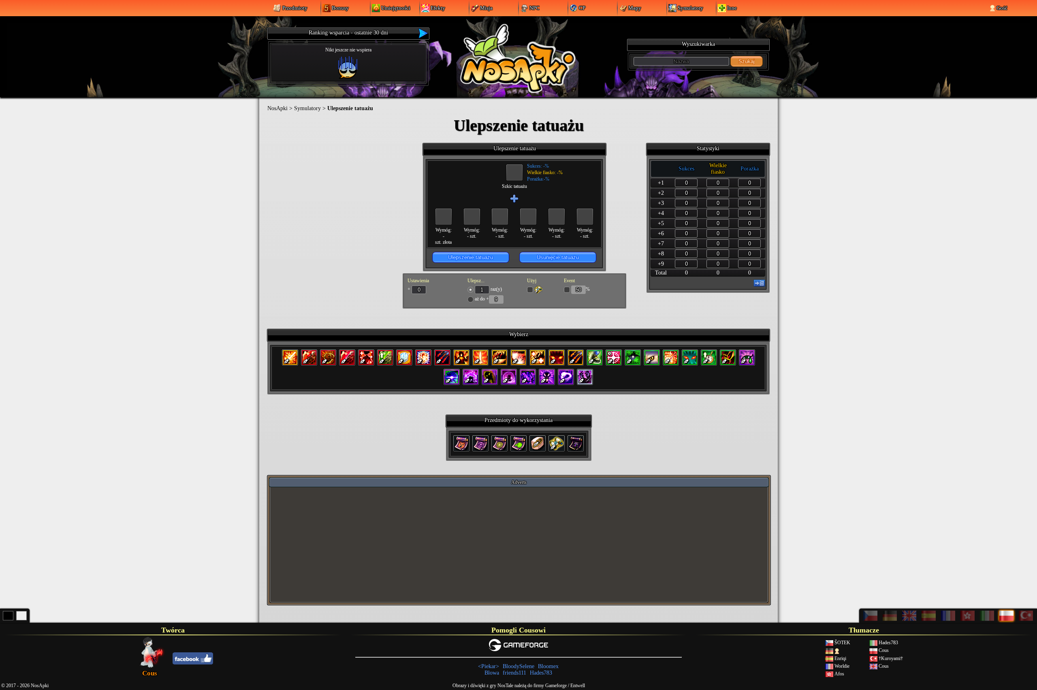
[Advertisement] (519, 544)
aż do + (482, 299)
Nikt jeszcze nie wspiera (348, 50)
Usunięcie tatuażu (558, 257)
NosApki (277, 108)
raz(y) (495, 289)
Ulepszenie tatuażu (470, 257)
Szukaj (746, 61)
